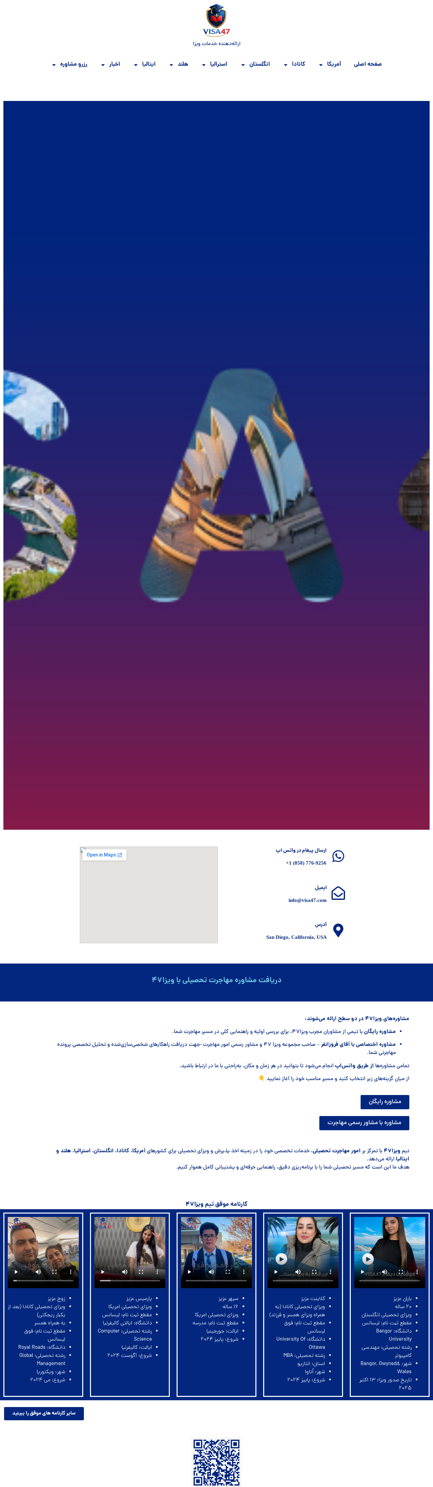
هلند (183, 64)
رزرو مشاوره (73, 64)
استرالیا (218, 64)
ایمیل (321, 888)
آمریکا (334, 64)
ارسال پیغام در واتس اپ (301, 851)
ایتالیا (149, 64)
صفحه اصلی (368, 64)
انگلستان (259, 64)
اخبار (114, 64)
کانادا (298, 64)
